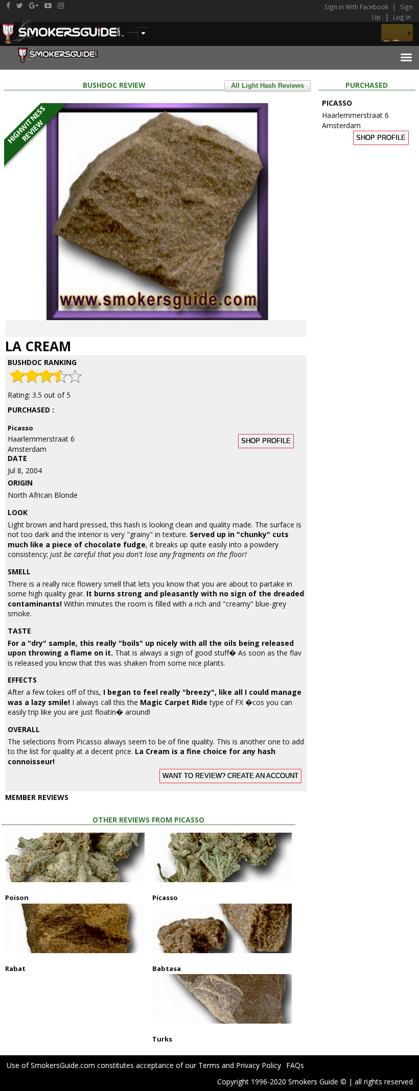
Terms (209, 1065)
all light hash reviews (267, 85)
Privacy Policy (258, 1065)
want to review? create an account (230, 776)
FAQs (295, 1065)
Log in (402, 17)
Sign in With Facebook (357, 7)
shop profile (266, 441)
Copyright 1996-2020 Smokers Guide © (281, 1081)
